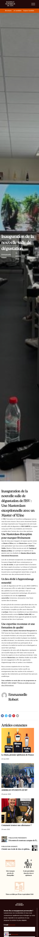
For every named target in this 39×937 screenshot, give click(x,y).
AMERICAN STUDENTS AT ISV (14, 790)
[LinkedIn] (10, 715)
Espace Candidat (28, 10)
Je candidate (17, 10)
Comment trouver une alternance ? (16, 825)
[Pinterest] (13, 715)
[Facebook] (2, 715)
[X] (6, 715)
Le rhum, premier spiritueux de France (17, 755)
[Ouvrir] (33, 4)
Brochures (8, 10)
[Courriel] (17, 715)
